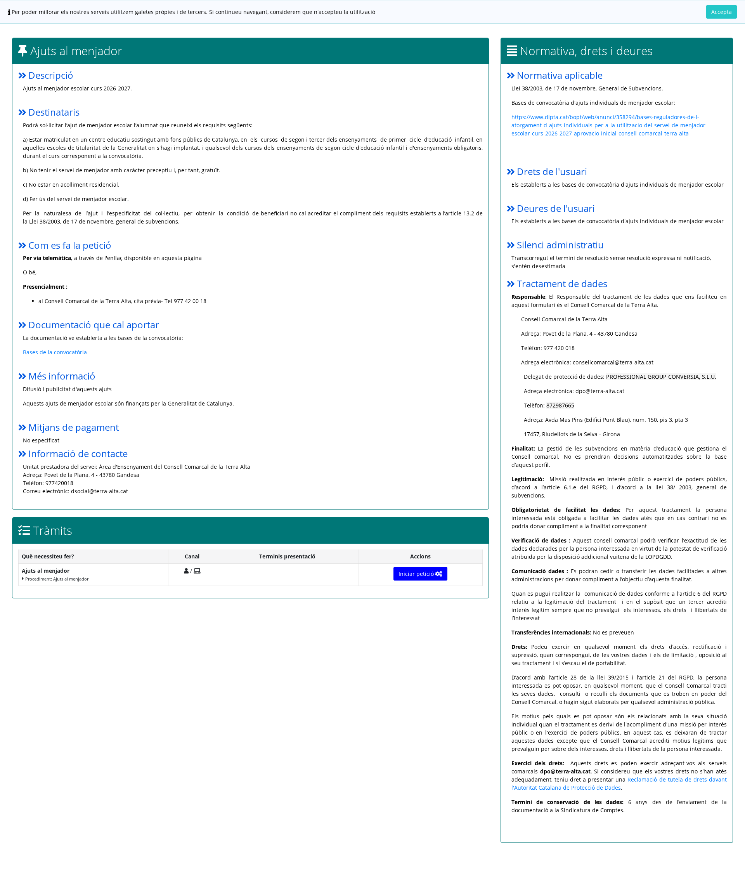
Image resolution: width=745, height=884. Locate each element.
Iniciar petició (416, 573)
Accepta (721, 12)
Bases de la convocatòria (55, 352)
